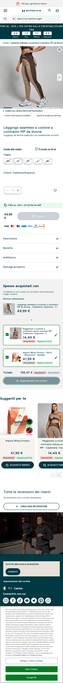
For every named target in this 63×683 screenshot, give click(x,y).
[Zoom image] (59, 49)
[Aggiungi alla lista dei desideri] (55, 190)
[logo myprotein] (31, 10)
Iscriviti (13, 572)
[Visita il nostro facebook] (13, 600)
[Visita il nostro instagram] (6, 600)
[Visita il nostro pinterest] (41, 600)
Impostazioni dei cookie (17, 581)
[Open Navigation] (5, 10)
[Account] (49, 11)
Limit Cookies (31, 669)
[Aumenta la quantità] (18, 190)
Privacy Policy (20, 655)
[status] (13, 190)
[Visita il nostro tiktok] (20, 600)
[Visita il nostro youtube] (27, 600)
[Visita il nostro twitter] (34, 600)
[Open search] (5, 18)
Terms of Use (36, 655)
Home (6, 42)
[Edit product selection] (55, 335)
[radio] (8, 161)
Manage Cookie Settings (31, 661)
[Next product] (59, 475)
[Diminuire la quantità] (7, 190)
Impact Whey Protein (18, 441)
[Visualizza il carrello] (57, 11)
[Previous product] (53, 475)
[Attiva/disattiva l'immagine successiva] (59, 77)
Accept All (31, 677)
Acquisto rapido (20, 465)
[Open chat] (48, 600)
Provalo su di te (47, 149)
